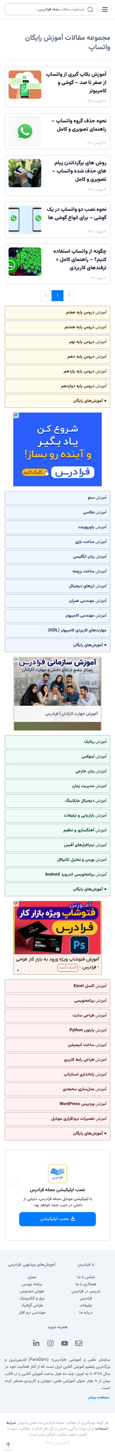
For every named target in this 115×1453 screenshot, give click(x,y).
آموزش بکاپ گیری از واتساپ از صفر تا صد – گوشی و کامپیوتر (76, 82)
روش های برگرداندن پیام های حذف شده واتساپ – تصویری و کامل (79, 171)
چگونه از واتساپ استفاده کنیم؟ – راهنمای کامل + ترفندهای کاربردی (79, 259)
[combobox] (47, 9)
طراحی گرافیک (32, 1305)
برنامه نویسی (32, 1284)
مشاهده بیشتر (98, 1397)
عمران (32, 1277)
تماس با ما (86, 1277)
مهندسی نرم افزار (32, 1312)
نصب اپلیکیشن (54, 1219)
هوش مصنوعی (32, 1291)
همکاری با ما (85, 1284)
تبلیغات (86, 1305)
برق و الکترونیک (32, 1298)
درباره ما (86, 1312)
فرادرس (86, 1298)
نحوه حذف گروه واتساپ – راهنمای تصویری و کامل (78, 125)
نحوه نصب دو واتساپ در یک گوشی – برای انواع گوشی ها (76, 214)
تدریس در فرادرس (86, 1291)
